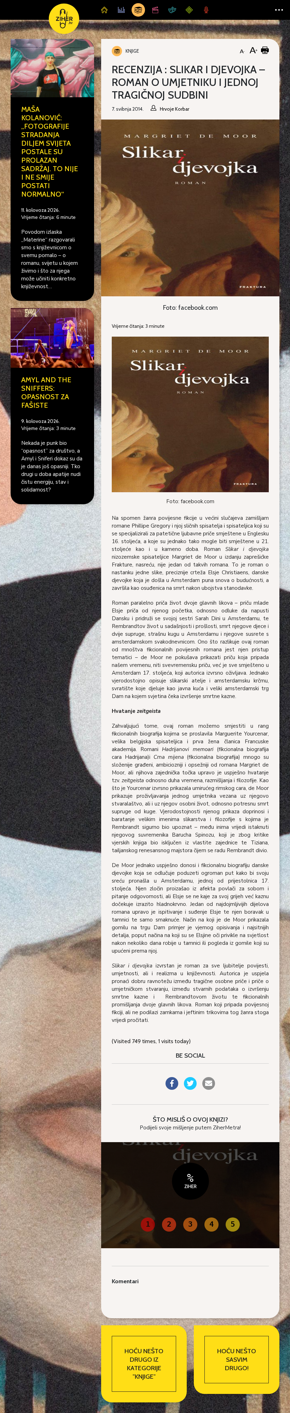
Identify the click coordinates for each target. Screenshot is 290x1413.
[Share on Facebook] (172, 1087)
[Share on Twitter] (190, 1087)
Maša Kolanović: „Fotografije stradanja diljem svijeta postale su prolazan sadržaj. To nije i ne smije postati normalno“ (49, 151)
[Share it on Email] (208, 1087)
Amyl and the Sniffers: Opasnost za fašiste (46, 392)
